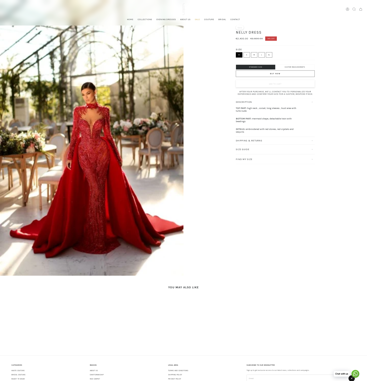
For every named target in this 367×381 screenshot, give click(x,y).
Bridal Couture (18, 375)
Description (244, 102)
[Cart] (360, 9)
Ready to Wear (18, 379)
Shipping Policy (175, 375)
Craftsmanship (97, 375)
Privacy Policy (174, 379)
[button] (209, 19)
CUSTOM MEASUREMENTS (295, 67)
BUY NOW (275, 74)
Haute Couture (18, 371)
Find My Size (244, 159)
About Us (94, 371)
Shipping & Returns (249, 140)
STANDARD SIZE (255, 67)
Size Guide (242, 149)
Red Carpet (95, 379)
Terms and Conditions (178, 371)
